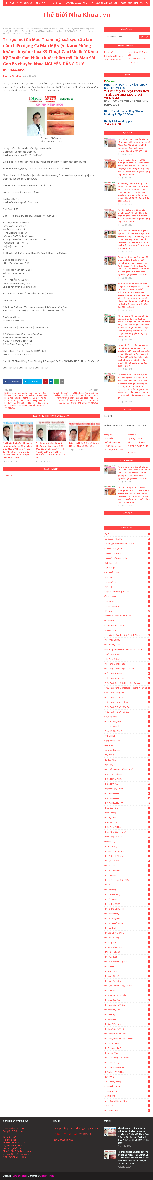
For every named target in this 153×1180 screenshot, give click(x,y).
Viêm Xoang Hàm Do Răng (127, 1101)
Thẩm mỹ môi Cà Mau (127, 779)
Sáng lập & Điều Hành (13, 1131)
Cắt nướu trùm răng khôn (127, 558)
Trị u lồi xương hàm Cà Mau (127, 1057)
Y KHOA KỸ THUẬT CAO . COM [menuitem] (95, 9)
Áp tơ (127, 534)
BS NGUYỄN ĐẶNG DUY (14, 1128)
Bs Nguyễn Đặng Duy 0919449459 (127, 543)
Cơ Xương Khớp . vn (113, 59)
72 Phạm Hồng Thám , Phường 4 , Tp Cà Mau (75, 1128)
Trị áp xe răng (127, 846)
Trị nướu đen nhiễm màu (127, 995)
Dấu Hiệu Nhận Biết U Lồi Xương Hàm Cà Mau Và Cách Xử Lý (84, 444)
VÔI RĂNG (127, 1105)
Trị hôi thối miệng (127, 894)
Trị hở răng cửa (127, 899)
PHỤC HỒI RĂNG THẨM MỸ (138, 447)
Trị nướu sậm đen (127, 1000)
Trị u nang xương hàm (127, 1067)
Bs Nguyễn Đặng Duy (127, 539)
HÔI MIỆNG (132, 452)
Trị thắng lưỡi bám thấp (127, 1033)
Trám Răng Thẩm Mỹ (127, 837)
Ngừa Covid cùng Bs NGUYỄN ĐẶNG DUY (127, 635)
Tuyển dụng (133, 62)
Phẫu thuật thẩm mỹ (127, 697)
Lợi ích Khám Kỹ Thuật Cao (137, 53)
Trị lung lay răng (127, 928)
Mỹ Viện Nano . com (136, 58)
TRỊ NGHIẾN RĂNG (127, 952)
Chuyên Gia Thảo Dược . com (17, 1151)
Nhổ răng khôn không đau (127, 664)
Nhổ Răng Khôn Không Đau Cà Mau (127, 668)
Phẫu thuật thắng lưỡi (127, 692)
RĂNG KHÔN (127, 736)
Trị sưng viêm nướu (127, 1024)
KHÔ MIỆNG (127, 620)
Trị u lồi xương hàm (127, 1053)
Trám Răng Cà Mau (127, 827)
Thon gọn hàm (127, 808)
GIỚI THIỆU (109, 438)
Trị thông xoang (127, 1043)
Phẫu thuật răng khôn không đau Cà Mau (127, 683)
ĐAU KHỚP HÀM (127, 582)
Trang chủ (7, 28)
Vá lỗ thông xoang (127, 1081)
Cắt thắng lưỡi (127, 563)
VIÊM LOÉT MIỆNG (127, 1086)
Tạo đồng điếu (127, 764)
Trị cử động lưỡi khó (127, 856)
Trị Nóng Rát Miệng (127, 981)
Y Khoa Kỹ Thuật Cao (127, 1110)
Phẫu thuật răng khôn (127, 678)
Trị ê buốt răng (127, 875)
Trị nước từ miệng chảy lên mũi (127, 985)
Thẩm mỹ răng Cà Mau (127, 788)
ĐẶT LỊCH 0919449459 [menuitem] (21, 3)
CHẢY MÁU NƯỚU (127, 572)
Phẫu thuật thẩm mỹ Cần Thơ (127, 707)
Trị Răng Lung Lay (127, 1009)
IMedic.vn (132, 434)
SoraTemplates (19, 1176)
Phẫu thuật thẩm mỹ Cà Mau (127, 702)
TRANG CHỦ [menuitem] (42, 3)
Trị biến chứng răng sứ (127, 851)
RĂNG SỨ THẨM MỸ (136, 442)
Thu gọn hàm (127, 817)
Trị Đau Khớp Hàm (127, 870)
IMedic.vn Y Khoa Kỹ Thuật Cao (127, 616)
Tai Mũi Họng (9, 1136)
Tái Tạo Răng (127, 760)
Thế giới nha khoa (127, 793)
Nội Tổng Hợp (9, 1139)
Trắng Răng (127, 841)
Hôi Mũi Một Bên (127, 606)
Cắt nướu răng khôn (127, 548)
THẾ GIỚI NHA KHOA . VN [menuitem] (104, 3)
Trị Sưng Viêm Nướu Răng (127, 1029)
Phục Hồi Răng (127, 716)
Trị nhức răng (127, 957)
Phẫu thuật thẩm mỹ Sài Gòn (127, 712)
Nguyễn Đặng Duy (12, 75)
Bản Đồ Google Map (63, 1139)
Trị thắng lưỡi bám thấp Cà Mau (127, 1038)
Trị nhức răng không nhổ (127, 961)
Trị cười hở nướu (127, 861)
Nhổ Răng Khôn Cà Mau (127, 659)
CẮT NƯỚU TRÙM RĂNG (114, 449)
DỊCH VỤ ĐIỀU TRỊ (135, 438)
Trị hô (127, 885)
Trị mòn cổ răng (127, 937)
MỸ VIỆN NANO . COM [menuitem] (76, 3)
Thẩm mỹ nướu (127, 784)
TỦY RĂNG (127, 1077)
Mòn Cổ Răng (127, 630)
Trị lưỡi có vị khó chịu (127, 933)
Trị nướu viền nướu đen (127, 1005)
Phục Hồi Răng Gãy (127, 721)
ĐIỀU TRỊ (127, 587)
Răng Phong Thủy (127, 740)
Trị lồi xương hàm (127, 918)
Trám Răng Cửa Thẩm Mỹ (127, 832)
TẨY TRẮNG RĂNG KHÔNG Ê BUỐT (127, 769)
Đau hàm (127, 577)
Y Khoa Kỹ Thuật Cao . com (16, 1154)
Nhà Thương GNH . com (14, 1156)
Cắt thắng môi (127, 568)
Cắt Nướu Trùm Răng (127, 553)
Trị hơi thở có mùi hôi (127, 909)
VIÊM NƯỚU (127, 1096)
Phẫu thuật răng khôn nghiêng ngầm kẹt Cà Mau (127, 688)
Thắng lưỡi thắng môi (127, 774)
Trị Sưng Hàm (127, 1019)
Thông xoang (127, 812)
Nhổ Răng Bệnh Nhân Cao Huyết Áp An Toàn (127, 649)
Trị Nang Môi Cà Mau (127, 947)
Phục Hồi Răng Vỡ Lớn (127, 731)
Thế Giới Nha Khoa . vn (76, 14)
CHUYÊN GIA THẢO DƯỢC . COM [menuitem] (59, 9)
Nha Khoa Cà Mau (127, 640)
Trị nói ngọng (127, 971)
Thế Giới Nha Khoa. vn (127, 803)
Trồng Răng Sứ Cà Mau (127, 1072)
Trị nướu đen (127, 990)
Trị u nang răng (127, 1062)
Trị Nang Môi (127, 942)
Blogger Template (47, 1176)
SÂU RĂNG (127, 755)
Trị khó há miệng (127, 913)
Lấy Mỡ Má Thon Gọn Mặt (127, 625)
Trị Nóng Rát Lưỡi (127, 976)
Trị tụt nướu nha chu (127, 1048)
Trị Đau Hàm (127, 865)
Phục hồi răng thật (127, 726)
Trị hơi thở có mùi (127, 904)
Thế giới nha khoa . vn (114, 55)
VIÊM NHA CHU (127, 1091)
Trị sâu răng (127, 1014)
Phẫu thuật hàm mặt (127, 673)
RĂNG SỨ (127, 745)
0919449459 (85, 1134)
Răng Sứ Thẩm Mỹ (127, 750)
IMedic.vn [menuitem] (57, 3)
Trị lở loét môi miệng (127, 923)
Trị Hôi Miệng (127, 889)
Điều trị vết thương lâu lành (127, 592)
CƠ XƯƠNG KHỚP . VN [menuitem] (132, 3)
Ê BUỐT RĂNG (127, 596)
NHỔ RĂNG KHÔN (112, 442)
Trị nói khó (127, 966)
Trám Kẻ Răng (127, 822)
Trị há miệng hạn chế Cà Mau (127, 880)
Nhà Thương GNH (127, 644)
